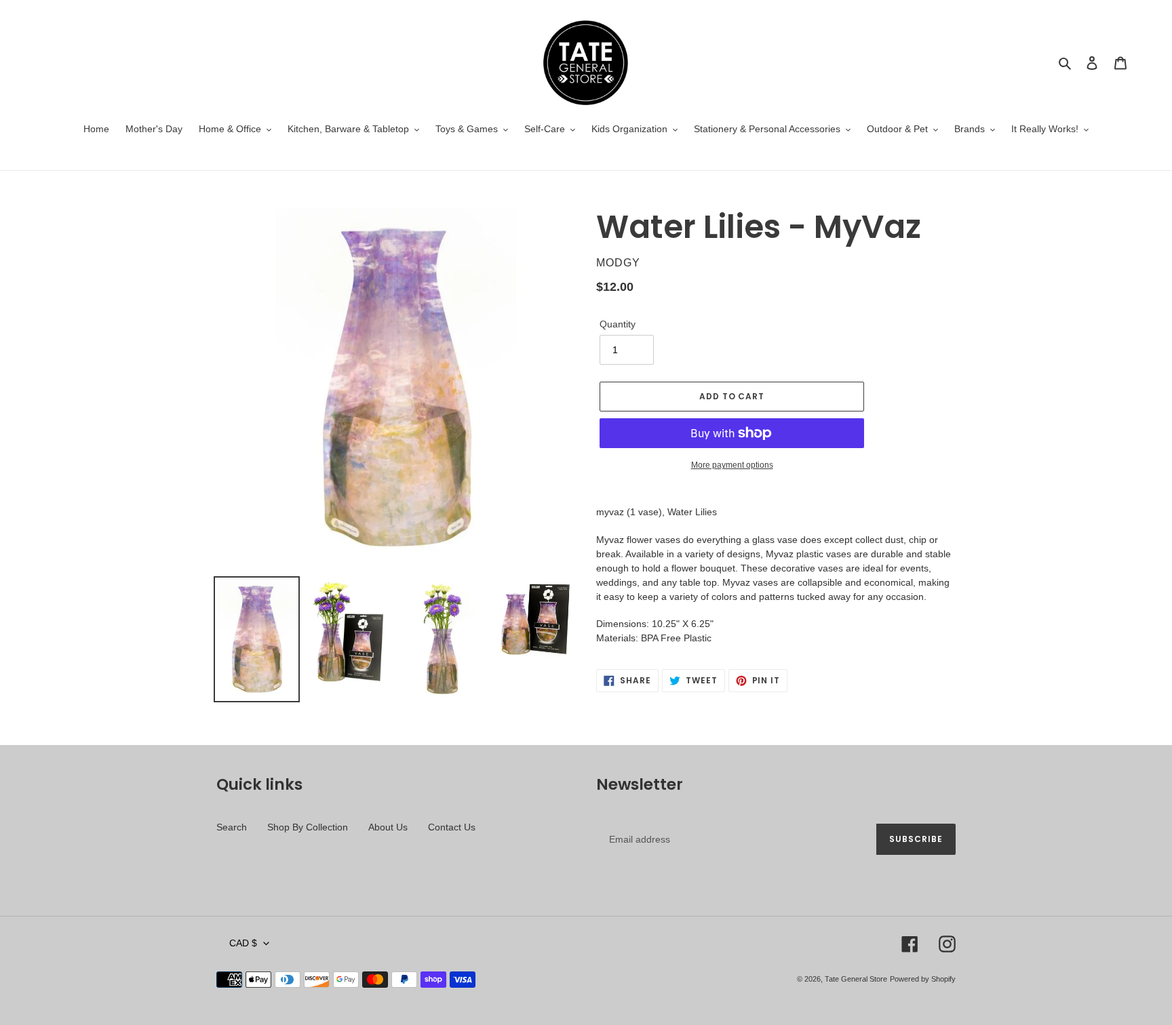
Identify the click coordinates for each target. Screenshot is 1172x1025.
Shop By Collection (307, 827)
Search (231, 827)
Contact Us (451, 827)
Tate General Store (856, 979)
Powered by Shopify (923, 979)
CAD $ (243, 943)
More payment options (732, 465)
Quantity (618, 324)
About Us (388, 827)
